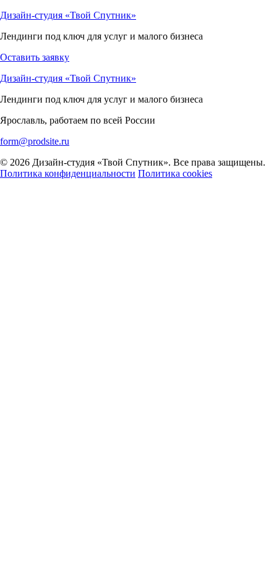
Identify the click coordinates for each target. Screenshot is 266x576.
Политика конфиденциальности (67, 173)
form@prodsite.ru (34, 141)
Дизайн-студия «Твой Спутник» (68, 15)
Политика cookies (175, 173)
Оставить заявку (34, 57)
